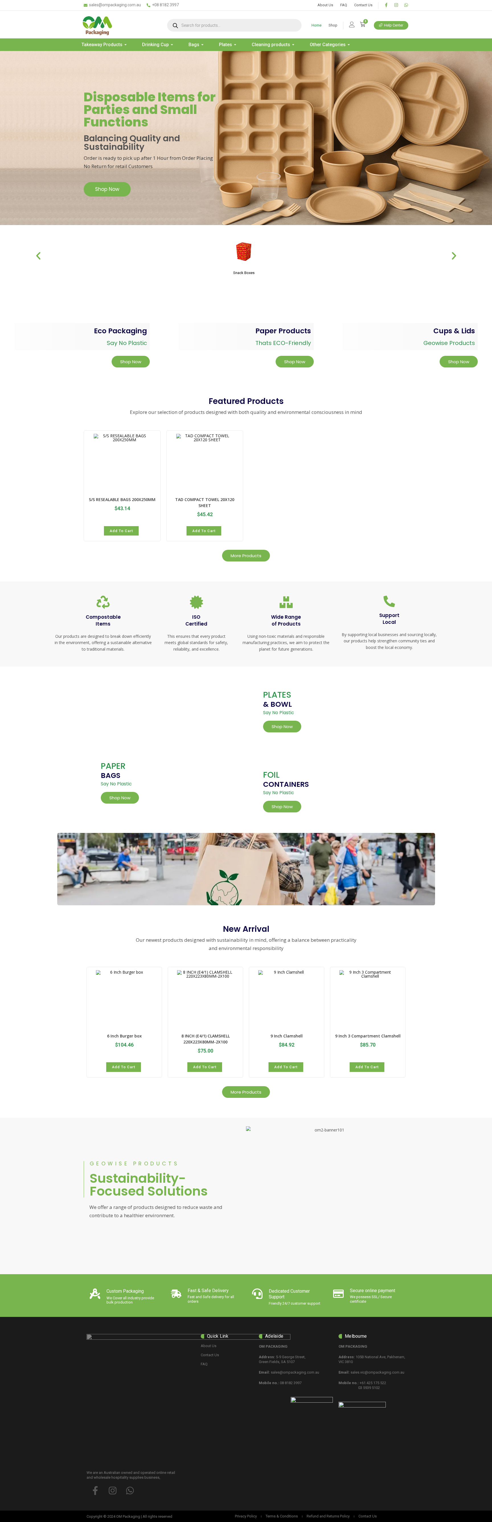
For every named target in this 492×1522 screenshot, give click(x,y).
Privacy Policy (246, 1516)
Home (316, 25)
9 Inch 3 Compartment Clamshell (368, 1036)
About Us (325, 5)
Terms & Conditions (282, 1516)
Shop (333, 25)
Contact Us (363, 5)
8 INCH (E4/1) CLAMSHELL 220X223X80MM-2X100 (205, 1039)
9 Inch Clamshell (286, 1036)
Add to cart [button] (121, 531)
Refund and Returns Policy (328, 1516)
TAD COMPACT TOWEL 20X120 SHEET (204, 502)
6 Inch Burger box (124, 1036)
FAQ (343, 5)
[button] (38, 256)
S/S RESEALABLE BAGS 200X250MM (122, 499)
